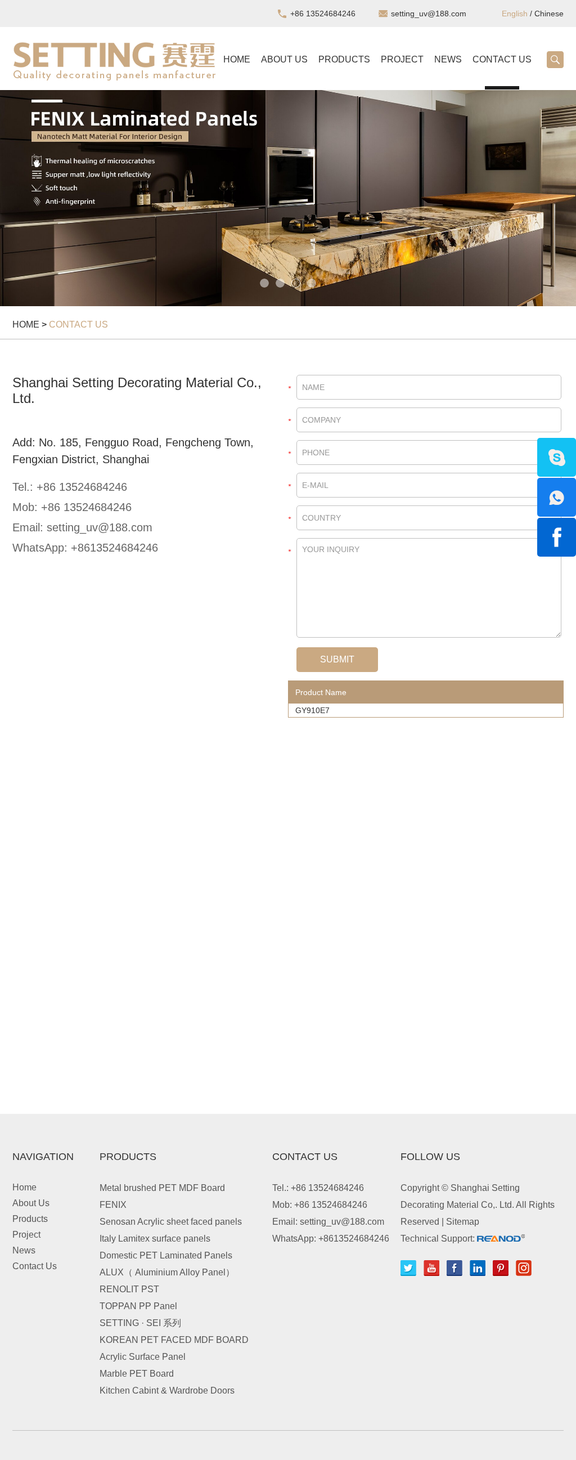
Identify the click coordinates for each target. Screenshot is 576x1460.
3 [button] (295, 283)
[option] (288, 198)
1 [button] (264, 283)
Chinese (549, 13)
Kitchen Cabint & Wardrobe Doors (167, 1390)
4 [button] (311, 283)
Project (402, 59)
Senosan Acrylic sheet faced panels (171, 1221)
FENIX (113, 1205)
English (515, 13)
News (448, 59)
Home (236, 59)
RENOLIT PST (129, 1289)
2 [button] (280, 283)
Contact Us (502, 59)
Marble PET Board (137, 1373)
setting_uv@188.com (428, 13)
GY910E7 (312, 710)
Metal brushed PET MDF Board (162, 1188)
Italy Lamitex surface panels (155, 1238)
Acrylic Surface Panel (143, 1357)
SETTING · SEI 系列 (140, 1323)
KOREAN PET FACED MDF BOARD (174, 1340)
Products (344, 59)
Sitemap (462, 1221)
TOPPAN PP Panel (138, 1306)
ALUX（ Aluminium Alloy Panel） (167, 1272)
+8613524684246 (114, 547)
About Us (284, 59)
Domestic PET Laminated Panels (166, 1255)
